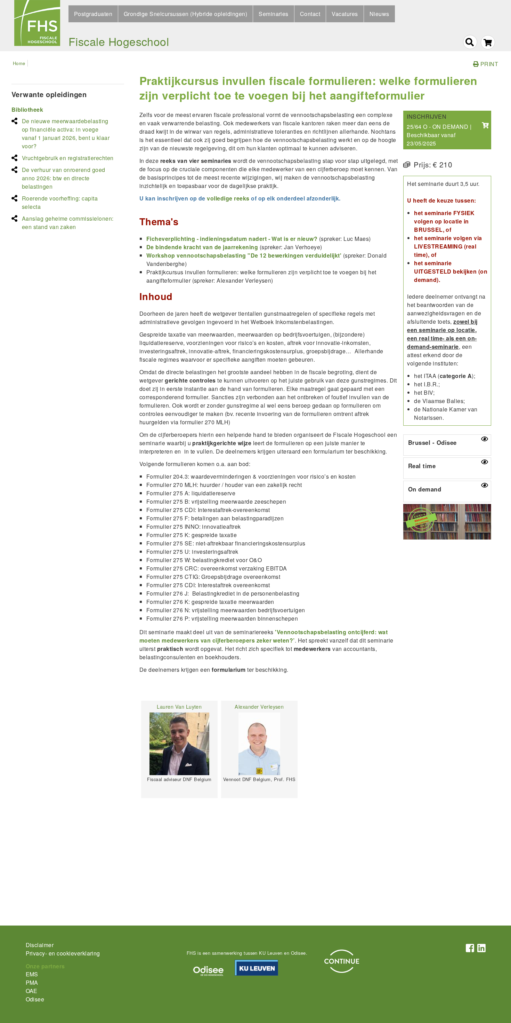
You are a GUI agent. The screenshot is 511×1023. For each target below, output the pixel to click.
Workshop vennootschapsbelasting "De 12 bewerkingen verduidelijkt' (243, 255)
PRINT (488, 64)
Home (19, 63)
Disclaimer (40, 945)
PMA (32, 982)
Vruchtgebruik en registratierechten (68, 158)
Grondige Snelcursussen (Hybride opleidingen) (185, 14)
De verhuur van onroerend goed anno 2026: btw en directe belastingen (63, 178)
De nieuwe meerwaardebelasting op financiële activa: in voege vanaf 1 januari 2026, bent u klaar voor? (66, 133)
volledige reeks (228, 198)
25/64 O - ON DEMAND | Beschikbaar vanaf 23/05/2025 (439, 135)
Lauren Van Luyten (179, 706)
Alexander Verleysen (259, 706)
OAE (32, 991)
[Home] (37, 25)
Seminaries (274, 14)
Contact (310, 14)
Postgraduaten (93, 14)
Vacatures (345, 14)
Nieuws (379, 14)
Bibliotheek (27, 109)
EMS (32, 974)
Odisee (35, 999)
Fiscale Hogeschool (118, 41)
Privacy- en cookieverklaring (63, 953)
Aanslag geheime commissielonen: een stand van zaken (68, 222)
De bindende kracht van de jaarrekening (202, 247)
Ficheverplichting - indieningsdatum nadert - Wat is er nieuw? (232, 239)
